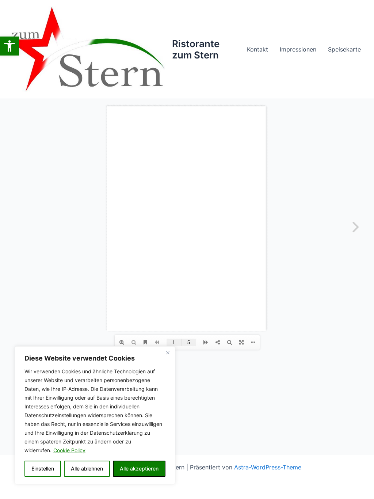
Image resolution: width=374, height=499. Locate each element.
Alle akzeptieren (139, 468)
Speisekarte (344, 49)
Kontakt (257, 49)
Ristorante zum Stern (196, 49)
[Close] (167, 352)
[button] (9, 46)
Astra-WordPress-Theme (267, 467)
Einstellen (42, 468)
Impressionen (298, 49)
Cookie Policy (69, 450)
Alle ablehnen (87, 468)
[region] (95, 415)
